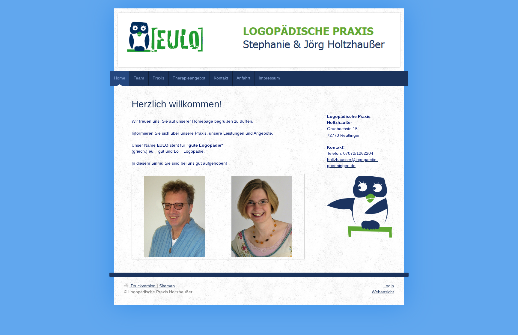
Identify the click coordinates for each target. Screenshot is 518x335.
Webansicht (383, 291)
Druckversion (143, 285)
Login (388, 285)
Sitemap (167, 285)
